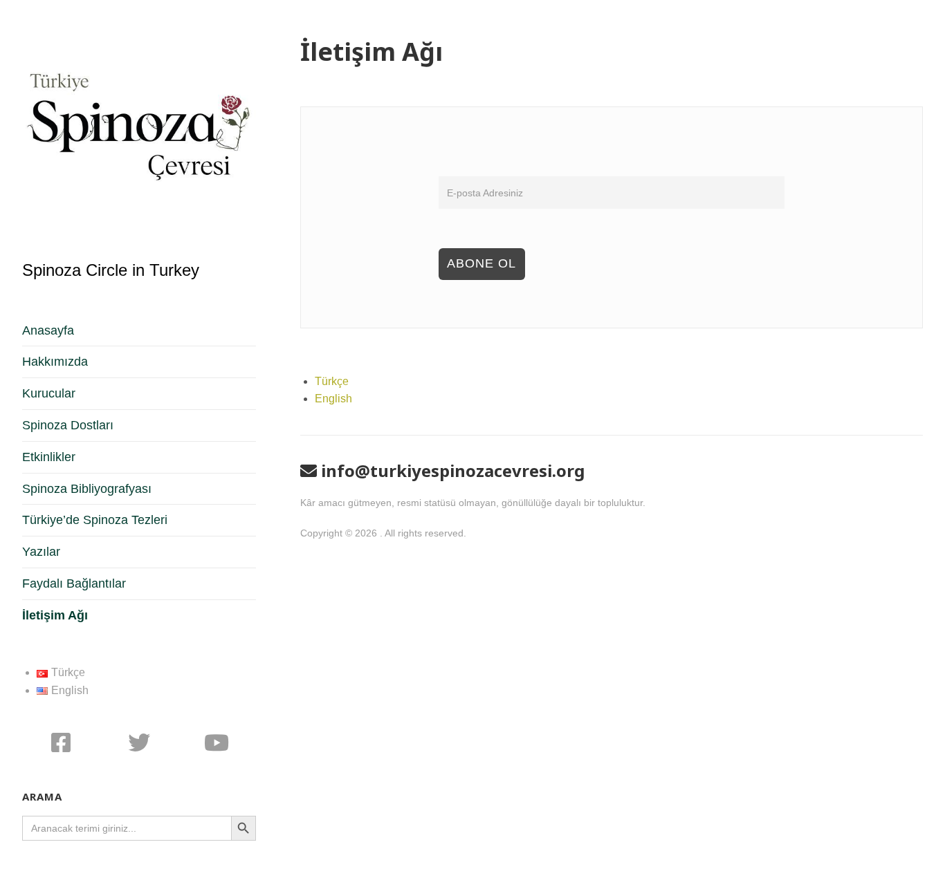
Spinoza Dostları (67, 425)
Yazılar (41, 552)
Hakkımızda (55, 361)
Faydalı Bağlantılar (74, 583)
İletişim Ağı (55, 615)
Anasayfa (48, 330)
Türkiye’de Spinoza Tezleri (94, 520)
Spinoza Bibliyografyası (87, 489)
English (333, 398)
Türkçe (332, 381)
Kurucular (48, 393)
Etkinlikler (48, 457)
